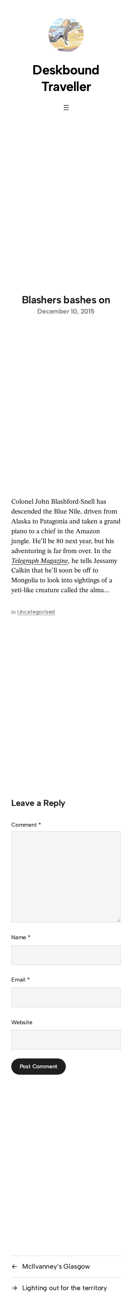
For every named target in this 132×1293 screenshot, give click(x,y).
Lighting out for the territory (64, 1288)
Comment (26, 824)
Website (21, 1022)
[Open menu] (66, 107)
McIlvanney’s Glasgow (56, 1266)
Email (20, 979)
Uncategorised (36, 611)
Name (21, 937)
